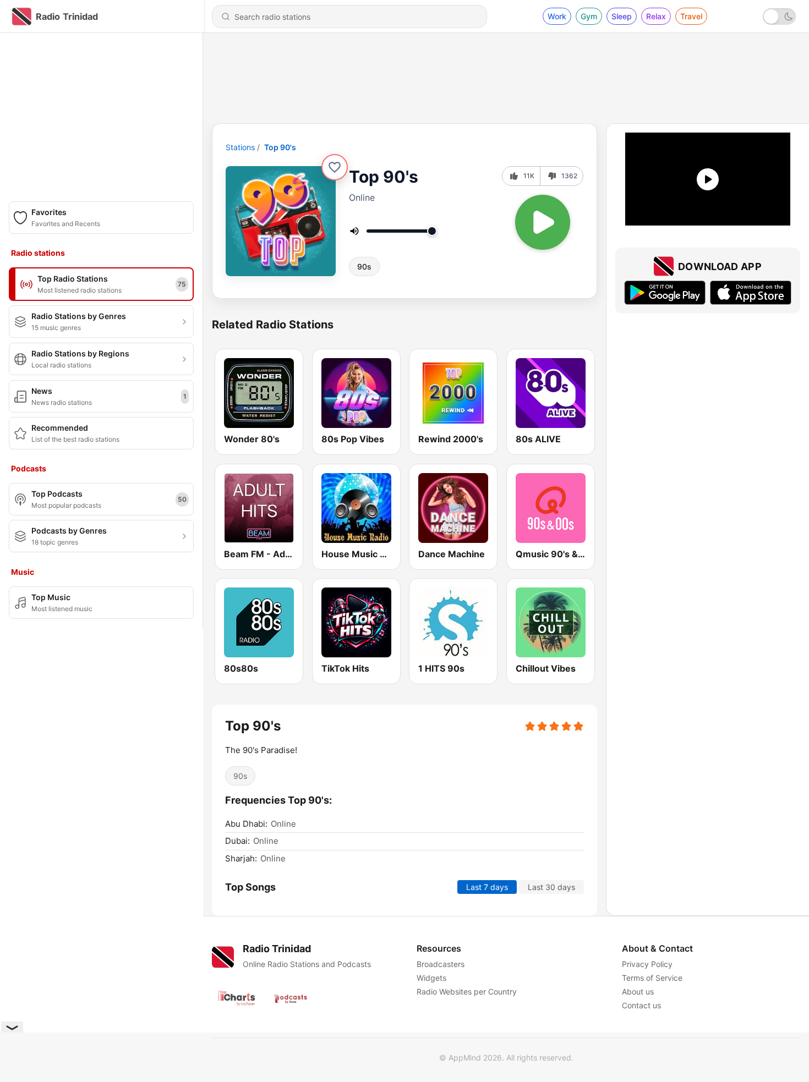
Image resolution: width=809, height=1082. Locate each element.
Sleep (621, 16)
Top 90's (280, 147)
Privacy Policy (647, 964)
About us (638, 991)
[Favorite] (334, 167)
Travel (691, 16)
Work (557, 16)
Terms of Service (652, 977)
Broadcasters (440, 964)
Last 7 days (487, 887)
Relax (656, 16)
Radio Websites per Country (467, 991)
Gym (589, 16)
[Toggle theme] (779, 16)
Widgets (431, 977)
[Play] (542, 222)
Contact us (641, 1005)
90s (364, 266)
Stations (240, 147)
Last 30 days (551, 887)
